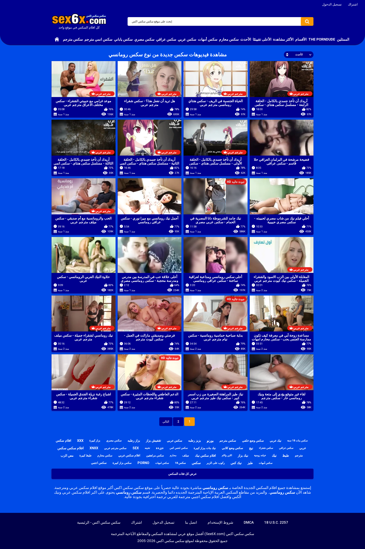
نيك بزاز (243, 455)
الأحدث (245, 39)
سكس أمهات (207, 39)
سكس (196, 463)
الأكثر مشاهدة (283, 39)
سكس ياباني (123, 39)
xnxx (94, 448)
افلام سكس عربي (129, 455)
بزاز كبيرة (94, 440)
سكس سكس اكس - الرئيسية (98, 522)
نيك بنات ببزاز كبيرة (205, 448)
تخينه (147, 447)
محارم (173, 455)
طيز (250, 463)
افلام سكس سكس (70, 448)
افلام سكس (63, 440)
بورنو (210, 441)
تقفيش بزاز (153, 440)
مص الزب (67, 455)
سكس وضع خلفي (253, 440)
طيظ (285, 455)
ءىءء (160, 448)
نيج (251, 448)
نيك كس (236, 463)
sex (135, 448)
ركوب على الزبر (216, 462)
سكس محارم (229, 39)
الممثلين (343, 39)
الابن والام (227, 455)
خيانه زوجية (260, 455)
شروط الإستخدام (220, 522)
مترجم (299, 455)
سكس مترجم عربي (115, 448)
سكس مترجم (73, 39)
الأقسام (301, 39)
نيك (274, 455)
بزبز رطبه (194, 440)
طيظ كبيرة (85, 455)
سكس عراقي (166, 39)
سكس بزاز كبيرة (122, 462)
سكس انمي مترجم (98, 39)
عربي (302, 448)
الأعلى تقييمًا (262, 39)
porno (143, 463)
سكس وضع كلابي (232, 448)
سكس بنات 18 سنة (297, 440)
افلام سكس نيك (205, 455)
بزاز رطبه (134, 440)
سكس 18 (180, 462)
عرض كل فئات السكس (182, 473)
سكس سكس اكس (170, 541)
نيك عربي (275, 440)
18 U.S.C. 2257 (276, 522)
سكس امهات (162, 462)
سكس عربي (187, 39)
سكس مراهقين (155, 455)
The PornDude (321, 39)
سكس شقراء (266, 447)
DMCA (249, 522)
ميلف (185, 455)
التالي (165, 421)
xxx (80, 441)
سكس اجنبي (99, 462)
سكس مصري (144, 39)
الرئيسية (57, 39)
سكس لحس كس (179, 447)
